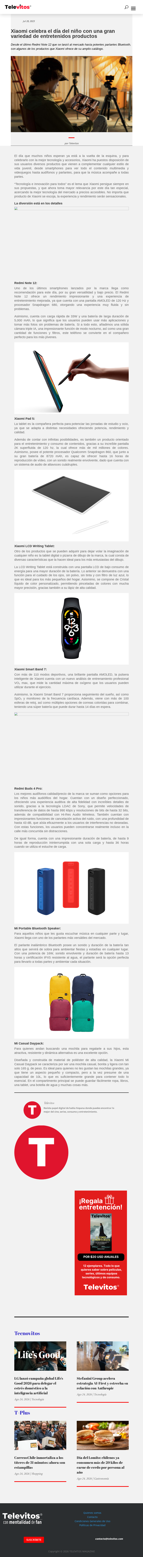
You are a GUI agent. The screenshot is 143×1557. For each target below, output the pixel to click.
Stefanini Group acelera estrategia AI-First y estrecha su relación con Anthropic (102, 1383)
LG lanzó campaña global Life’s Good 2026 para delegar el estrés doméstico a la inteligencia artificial (38, 1385)
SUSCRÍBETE (33, 1539)
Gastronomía (101, 1478)
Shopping (37, 1473)
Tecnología (37, 1399)
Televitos (73, 143)
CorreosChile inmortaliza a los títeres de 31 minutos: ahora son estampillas (39, 1462)
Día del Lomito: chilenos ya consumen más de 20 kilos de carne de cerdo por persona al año (100, 1465)
